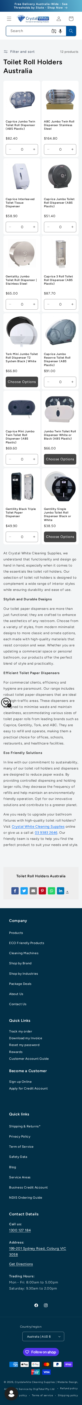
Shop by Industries (23, 974)
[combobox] (41, 31)
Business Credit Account (28, 1187)
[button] (9, 19)
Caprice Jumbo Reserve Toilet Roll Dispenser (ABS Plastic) (57, 359)
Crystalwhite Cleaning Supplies (35, 1382)
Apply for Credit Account (28, 1088)
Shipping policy (68, 1395)
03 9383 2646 (46, 833)
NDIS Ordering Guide (25, 1198)
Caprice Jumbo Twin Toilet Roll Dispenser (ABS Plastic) (20, 125)
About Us (16, 994)
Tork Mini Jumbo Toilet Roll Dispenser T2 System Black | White (22, 357)
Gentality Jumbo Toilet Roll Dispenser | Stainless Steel (21, 280)
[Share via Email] (33, 890)
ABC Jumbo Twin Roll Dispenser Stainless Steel (59, 125)
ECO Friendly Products (26, 943)
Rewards (16, 1052)
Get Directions (21, 1264)
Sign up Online (20, 1082)
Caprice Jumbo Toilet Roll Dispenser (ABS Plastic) (59, 202)
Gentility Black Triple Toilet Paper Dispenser (21, 512)
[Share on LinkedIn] (60, 890)
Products (16, 933)
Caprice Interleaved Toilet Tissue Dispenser (20, 202)
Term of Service (21, 1147)
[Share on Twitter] (24, 890)
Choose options (22, 382)
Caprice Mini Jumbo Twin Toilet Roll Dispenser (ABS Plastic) (20, 437)
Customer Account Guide (29, 1059)
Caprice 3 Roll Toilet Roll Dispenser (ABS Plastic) (58, 280)
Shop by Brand (20, 963)
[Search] (71, 31)
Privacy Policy (19, 1136)
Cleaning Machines (23, 953)
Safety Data (18, 1157)
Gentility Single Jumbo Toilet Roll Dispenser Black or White (57, 514)
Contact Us (18, 1004)
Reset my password (24, 1045)
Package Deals (20, 984)
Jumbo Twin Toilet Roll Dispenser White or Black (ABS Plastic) (60, 435)
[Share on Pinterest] (42, 890)
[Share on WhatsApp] (51, 890)
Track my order (20, 1031)
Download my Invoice (25, 1038)
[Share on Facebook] (15, 890)
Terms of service (42, 1395)
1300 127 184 (20, 1230)
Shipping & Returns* (25, 1126)
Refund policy (69, 1388)
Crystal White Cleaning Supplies (38, 827)
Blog (12, 1167)
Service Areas (20, 1177)
